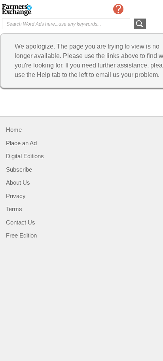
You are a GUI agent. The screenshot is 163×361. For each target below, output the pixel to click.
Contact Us (20, 222)
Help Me (118, 9)
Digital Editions (25, 156)
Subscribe (19, 169)
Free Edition (21, 235)
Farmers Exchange (33, 10)
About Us (18, 182)
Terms (14, 209)
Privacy (16, 196)
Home (14, 129)
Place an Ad (21, 143)
